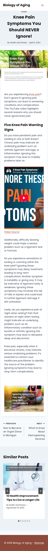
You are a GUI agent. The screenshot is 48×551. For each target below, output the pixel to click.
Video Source (11, 232)
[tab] (18, 521)
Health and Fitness (18, 42)
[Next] (40, 491)
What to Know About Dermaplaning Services (36, 431)
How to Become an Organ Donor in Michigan (12, 429)
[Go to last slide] (7, 491)
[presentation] (24, 477)
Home (24, 12)
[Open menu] (42, 5)
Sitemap (39, 543)
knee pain (34, 94)
